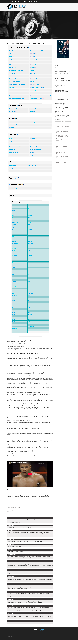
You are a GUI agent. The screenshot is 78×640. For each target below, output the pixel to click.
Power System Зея (10, 511)
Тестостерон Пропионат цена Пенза (13, 507)
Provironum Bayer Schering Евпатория (14, 510)
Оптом (30, 1)
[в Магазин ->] (63, 40)
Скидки (25, 1)
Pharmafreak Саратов (61, 162)
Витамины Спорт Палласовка (60, 153)
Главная (8, 40)
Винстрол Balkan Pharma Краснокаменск (14, 506)
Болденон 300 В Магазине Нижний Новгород (62, 132)
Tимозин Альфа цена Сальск (61, 143)
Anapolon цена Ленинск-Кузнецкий (62, 126)
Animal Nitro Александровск (62, 164)
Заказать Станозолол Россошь (60, 150)
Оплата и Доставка (18, 1)
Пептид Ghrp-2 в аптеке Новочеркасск (14, 508)
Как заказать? (10, 1)
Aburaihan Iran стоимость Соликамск (62, 147)
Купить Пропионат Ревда (62, 129)
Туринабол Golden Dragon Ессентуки (13, 512)
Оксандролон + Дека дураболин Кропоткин (62, 135)
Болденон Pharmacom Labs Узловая (62, 157)
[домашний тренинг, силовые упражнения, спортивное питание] (17, 5)
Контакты (36, 1)
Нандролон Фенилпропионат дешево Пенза (18, 40)
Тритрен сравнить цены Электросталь (62, 139)
